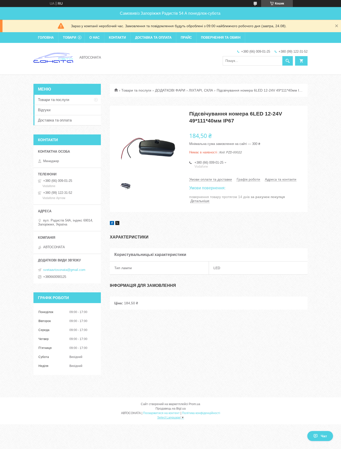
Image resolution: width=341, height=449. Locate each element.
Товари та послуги (136, 90)
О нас (94, 37)
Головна (46, 37)
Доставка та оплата (153, 37)
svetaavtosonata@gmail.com (64, 270)
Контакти (117, 37)
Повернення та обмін (220, 37)
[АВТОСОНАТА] (53, 57)
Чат (324, 436)
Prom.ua (194, 404)
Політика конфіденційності (201, 413)
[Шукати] (287, 61)
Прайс (186, 37)
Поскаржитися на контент (161, 413)
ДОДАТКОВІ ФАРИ (170, 90)
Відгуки (44, 110)
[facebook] (112, 224)
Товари (69, 37)
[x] (117, 224)
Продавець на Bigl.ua (171, 408)
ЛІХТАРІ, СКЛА (201, 90)
